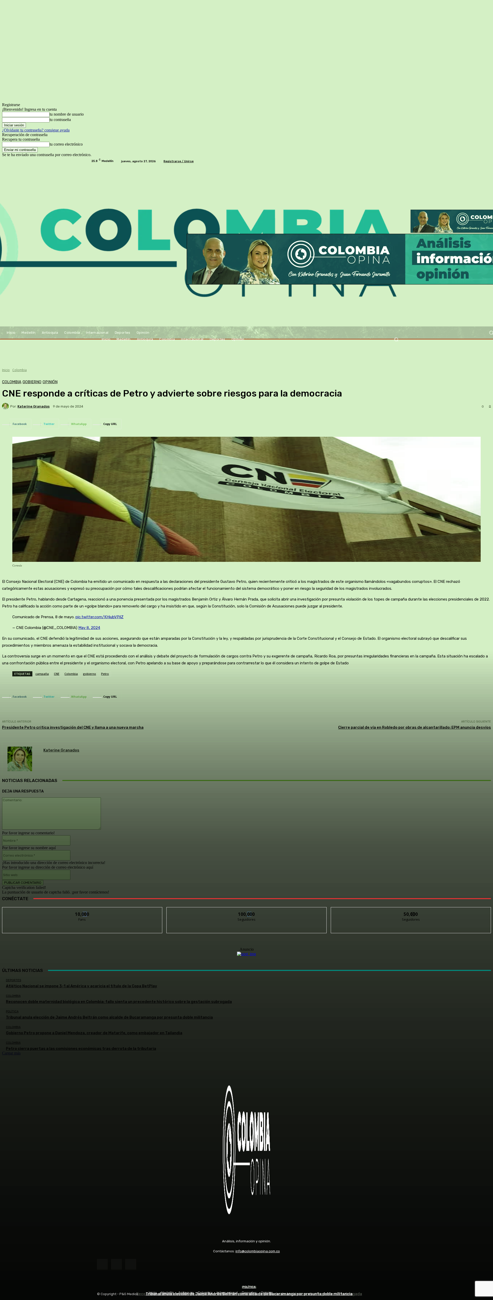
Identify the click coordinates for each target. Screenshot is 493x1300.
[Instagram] (116, 1264)
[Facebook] (102, 1264)
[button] (396, 339)
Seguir (246, 911)
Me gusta (82, 911)
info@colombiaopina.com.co (257, 1251)
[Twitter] (130, 1264)
